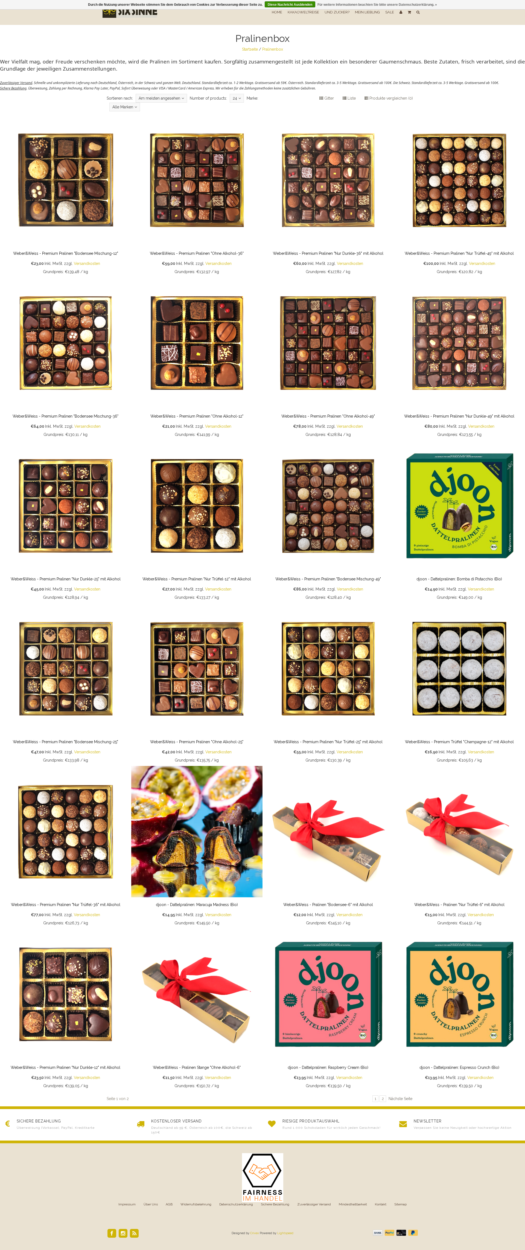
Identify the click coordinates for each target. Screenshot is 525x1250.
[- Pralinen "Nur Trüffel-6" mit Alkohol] (459, 847)
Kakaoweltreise (303, 12)
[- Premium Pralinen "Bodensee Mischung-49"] (328, 521)
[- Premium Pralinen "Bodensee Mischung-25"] (65, 684)
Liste (351, 98)
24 (235, 98)
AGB (169, 1204)
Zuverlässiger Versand (314, 1204)
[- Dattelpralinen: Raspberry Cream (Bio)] (328, 1010)
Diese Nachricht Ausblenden (290, 5)
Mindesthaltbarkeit (353, 1204)
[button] (409, 12)
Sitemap (400, 1204)
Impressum (127, 1204)
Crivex (254, 1233)
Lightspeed (285, 1233)
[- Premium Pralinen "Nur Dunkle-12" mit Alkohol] (65, 1010)
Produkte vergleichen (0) (390, 98)
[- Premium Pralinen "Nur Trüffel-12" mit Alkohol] (197, 521)
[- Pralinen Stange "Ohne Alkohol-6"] (197, 1010)
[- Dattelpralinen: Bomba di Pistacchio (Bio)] (459, 521)
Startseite (250, 49)
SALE (389, 12)
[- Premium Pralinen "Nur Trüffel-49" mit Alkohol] (459, 196)
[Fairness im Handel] (262, 1177)
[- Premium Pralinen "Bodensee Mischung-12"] (65, 196)
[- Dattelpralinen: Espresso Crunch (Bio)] (459, 1010)
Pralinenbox (272, 49)
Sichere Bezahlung (275, 1204)
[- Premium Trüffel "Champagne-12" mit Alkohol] (459, 684)
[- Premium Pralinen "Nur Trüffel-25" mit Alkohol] (328, 684)
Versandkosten (87, 263)
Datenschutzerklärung (236, 1204)
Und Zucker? (337, 12)
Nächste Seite (400, 1098)
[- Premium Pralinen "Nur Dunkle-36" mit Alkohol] (328, 196)
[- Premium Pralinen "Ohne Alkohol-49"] (328, 358)
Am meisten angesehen (159, 98)
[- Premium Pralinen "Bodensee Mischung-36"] (65, 358)
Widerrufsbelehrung (195, 1204)
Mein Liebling (367, 12)
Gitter (328, 98)
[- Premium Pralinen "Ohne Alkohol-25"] (197, 684)
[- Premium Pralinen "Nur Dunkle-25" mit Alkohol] (65, 521)
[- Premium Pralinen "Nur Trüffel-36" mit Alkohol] (65, 847)
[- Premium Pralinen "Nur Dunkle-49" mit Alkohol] (459, 358)
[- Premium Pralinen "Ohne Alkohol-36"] (197, 196)
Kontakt (380, 1204)
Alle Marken (122, 107)
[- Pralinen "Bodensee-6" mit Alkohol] (328, 847)
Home (277, 12)
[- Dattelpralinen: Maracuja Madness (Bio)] (197, 847)
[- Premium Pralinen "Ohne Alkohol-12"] (197, 358)
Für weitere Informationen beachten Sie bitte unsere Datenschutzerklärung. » (377, 5)
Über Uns (151, 1204)
